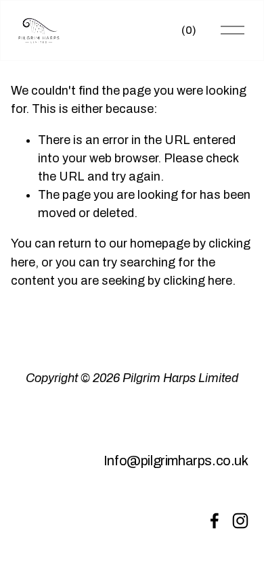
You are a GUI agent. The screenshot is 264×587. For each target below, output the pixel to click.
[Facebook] (214, 521)
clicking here (197, 280)
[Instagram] (240, 521)
